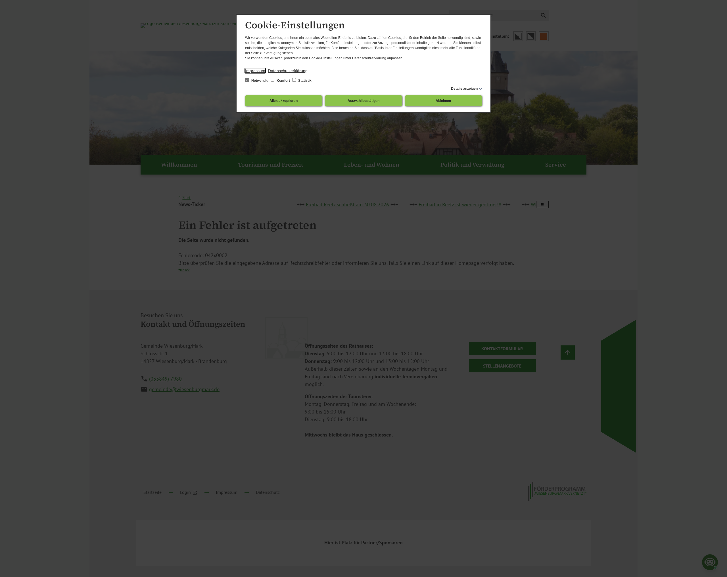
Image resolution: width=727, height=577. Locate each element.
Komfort (283, 81)
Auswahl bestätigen (363, 101)
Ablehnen (443, 101)
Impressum (255, 70)
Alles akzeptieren (284, 101)
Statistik (304, 81)
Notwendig (259, 81)
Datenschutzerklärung (288, 70)
